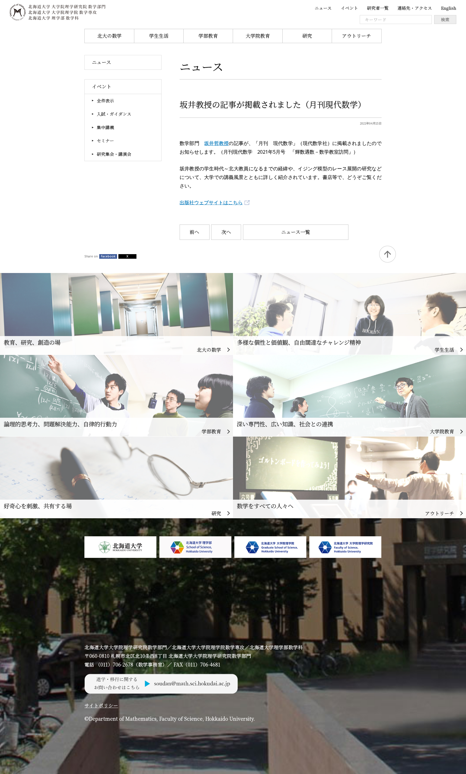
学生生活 (159, 35)
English (448, 8)
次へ (226, 232)
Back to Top (387, 254)
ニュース (323, 8)
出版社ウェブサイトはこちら (211, 202)
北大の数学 (109, 35)
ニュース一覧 (295, 232)
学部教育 (208, 35)
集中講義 (105, 127)
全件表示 (105, 100)
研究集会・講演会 (114, 154)
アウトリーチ (356, 35)
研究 (307, 35)
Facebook (108, 256)
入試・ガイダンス (114, 114)
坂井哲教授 (216, 143)
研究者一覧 (378, 8)
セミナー (105, 140)
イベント (349, 8)
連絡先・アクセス (415, 8)
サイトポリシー (101, 705)
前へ (194, 232)
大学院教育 (258, 35)
